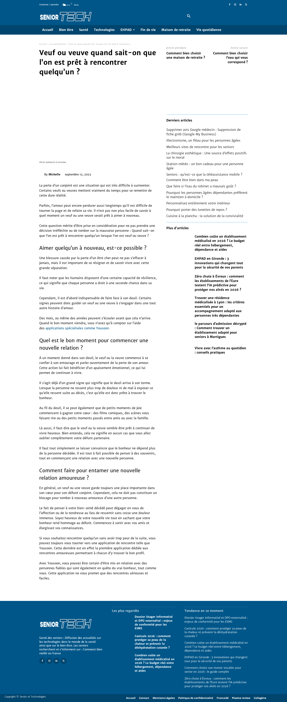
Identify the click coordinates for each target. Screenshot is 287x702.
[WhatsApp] (126, 174)
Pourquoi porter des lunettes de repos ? (196, 210)
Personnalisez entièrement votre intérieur (198, 203)
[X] (246, 4)
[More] (135, 174)
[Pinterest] (117, 174)
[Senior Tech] (107, 16)
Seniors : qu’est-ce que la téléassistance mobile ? (204, 174)
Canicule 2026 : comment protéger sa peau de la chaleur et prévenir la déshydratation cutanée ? (153, 641)
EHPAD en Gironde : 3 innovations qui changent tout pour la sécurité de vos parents (219, 263)
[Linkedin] (240, 4)
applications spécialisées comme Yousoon (77, 328)
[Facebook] (229, 4)
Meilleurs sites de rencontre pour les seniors (200, 147)
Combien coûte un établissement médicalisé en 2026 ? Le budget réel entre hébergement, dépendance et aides (154, 663)
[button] (188, 16)
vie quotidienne (57, 44)
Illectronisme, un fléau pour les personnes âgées (203, 140)
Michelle (54, 174)
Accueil (43, 44)
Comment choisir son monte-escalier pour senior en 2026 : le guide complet (212, 669)
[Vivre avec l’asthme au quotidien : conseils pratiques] (178, 350)
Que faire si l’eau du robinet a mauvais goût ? (201, 186)
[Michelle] (41, 174)
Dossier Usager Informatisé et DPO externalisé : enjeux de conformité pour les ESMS (216, 619)
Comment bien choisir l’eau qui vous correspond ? (230, 57)
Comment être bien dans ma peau (192, 180)
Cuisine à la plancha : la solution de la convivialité (204, 216)
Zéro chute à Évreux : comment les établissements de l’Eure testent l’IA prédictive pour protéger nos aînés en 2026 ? (215, 682)
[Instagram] (235, 4)
